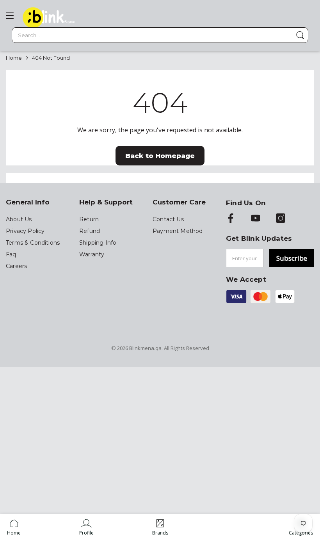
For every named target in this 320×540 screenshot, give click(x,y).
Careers (16, 266)
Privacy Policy (25, 230)
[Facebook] (230, 218)
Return (89, 219)
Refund (89, 230)
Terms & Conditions (33, 242)
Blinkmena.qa (145, 348)
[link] (86, 527)
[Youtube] (255, 218)
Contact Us (168, 219)
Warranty (91, 254)
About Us (19, 219)
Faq (11, 254)
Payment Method (178, 230)
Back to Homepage (160, 156)
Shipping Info (97, 242)
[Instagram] (280, 218)
